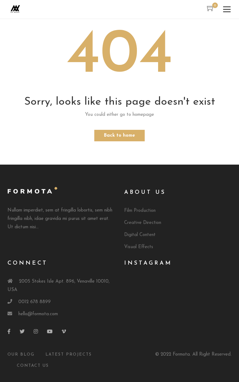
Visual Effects (138, 247)
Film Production (140, 210)
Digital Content (140, 235)
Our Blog (21, 354)
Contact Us (33, 366)
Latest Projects (68, 354)
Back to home (119, 135)
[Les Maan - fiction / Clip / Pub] (15, 9)
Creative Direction (142, 223)
